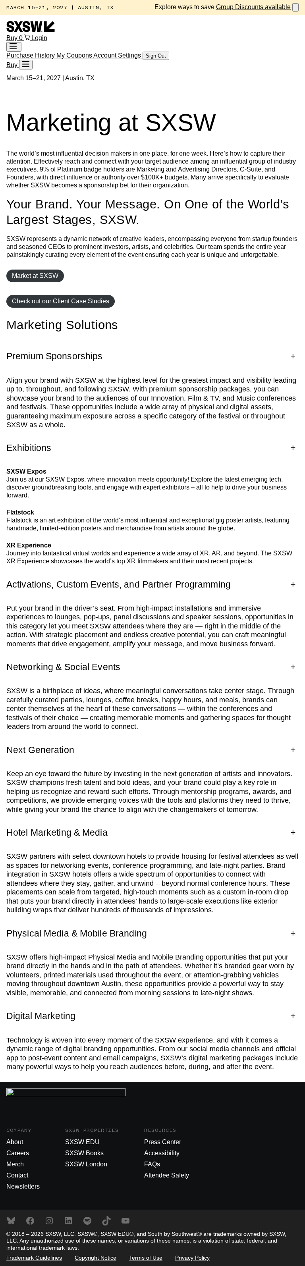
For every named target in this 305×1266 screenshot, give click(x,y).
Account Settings (118, 55)
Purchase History (31, 55)
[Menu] (26, 64)
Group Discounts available (253, 7)
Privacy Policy (192, 1257)
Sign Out (156, 56)
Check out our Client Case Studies (60, 301)
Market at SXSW (35, 275)
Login (39, 38)
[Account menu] (13, 47)
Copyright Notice (95, 1257)
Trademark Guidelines (34, 1257)
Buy (12, 38)
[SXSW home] (30, 30)
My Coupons (74, 55)
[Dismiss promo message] (295, 7)
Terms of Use (145, 1257)
